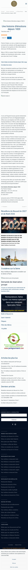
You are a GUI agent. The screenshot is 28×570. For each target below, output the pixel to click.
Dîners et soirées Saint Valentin (9, 439)
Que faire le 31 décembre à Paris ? (10, 400)
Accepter (14, 559)
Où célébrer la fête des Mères (9, 444)
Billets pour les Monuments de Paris (11, 527)
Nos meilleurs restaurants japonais (10, 467)
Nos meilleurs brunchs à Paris (9, 492)
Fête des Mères (6, 325)
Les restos (10, 544)
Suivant (24, 206)
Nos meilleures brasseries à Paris (10, 495)
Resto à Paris (18, 544)
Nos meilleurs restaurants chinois (10, 464)
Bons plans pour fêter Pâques (9, 441)
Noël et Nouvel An (7, 314)
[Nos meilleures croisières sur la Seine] (14, 257)
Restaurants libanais (6, 482)
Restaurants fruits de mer (8, 487)
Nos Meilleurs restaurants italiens (10, 462)
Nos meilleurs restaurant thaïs (9, 472)
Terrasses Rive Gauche (7, 375)
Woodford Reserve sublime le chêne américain (13, 393)
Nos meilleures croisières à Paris (10, 515)
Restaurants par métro (7, 507)
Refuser (14, 563)
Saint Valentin (5, 317)
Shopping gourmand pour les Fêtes (10, 243)
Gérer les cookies (14, 567)
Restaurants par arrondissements (10, 504)
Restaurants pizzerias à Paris (9, 484)
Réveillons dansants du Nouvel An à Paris (12, 390)
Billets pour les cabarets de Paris (10, 532)
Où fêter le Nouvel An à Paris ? (9, 403)
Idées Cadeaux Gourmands (8, 245)
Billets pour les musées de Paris (10, 530)
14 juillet (4, 328)
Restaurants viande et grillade (9, 490)
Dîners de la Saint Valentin (8, 512)
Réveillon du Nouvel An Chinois (9, 449)
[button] (26, 3)
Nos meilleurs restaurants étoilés (10, 538)
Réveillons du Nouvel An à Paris (9, 436)
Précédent (4, 206)
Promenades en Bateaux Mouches (10, 535)
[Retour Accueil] (14, 3)
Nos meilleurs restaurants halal (9, 459)
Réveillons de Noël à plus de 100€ (10, 239)
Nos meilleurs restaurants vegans (10, 470)
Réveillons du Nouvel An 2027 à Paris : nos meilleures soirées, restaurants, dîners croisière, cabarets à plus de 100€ (13, 380)
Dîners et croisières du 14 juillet (10, 447)
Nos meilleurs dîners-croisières (9, 510)
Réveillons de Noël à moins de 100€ (10, 241)
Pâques (3, 321)
